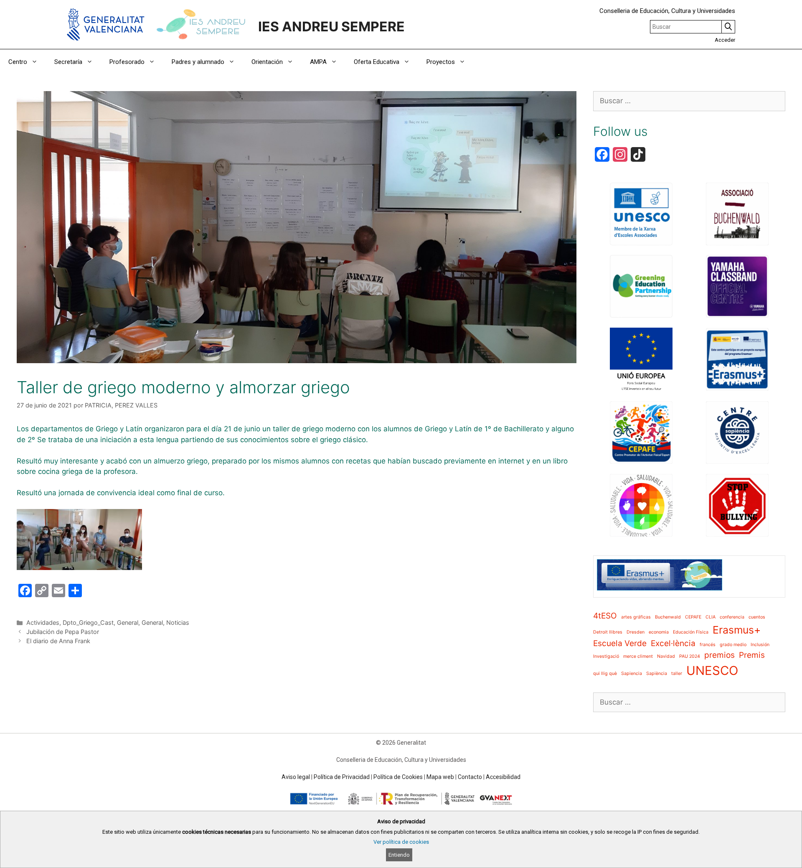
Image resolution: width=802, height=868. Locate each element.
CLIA (711, 617)
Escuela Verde (620, 643)
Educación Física (690, 632)
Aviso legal (296, 777)
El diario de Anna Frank (58, 640)
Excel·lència (673, 643)
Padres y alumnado (198, 62)
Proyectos (440, 62)
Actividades (42, 622)
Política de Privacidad (342, 777)
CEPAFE (693, 617)
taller (676, 673)
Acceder (725, 40)
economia (659, 632)
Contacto (470, 777)
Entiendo (399, 855)
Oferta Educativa (376, 62)
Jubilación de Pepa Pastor (62, 631)
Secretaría (68, 62)
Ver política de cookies (401, 842)
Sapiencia (631, 673)
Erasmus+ (737, 630)
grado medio (733, 644)
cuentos (757, 617)
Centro (17, 62)
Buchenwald (668, 617)
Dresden (636, 632)
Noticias (177, 622)
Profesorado (127, 62)
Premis (752, 655)
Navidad (666, 656)
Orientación (267, 62)
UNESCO (712, 670)
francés (708, 644)
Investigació (606, 656)
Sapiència (656, 673)
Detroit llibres (607, 632)
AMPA (318, 62)
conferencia (732, 617)
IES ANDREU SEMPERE (331, 26)
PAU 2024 (689, 656)
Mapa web (440, 777)
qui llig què (605, 673)
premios (719, 655)
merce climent (638, 656)
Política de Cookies (398, 777)
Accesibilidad (503, 777)
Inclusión (760, 644)
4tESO (605, 616)
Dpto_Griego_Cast (88, 622)
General (127, 622)
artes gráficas (636, 617)
